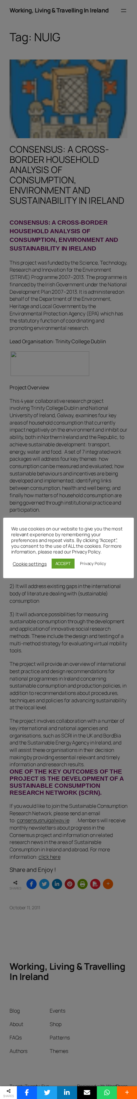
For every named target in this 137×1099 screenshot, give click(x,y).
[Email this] (87, 1092)
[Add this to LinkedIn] (67, 1092)
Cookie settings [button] (30, 564)
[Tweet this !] (47, 1092)
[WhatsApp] (107, 1092)
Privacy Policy (93, 563)
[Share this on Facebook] (27, 1092)
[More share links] (127, 1092)
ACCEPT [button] (63, 563)
